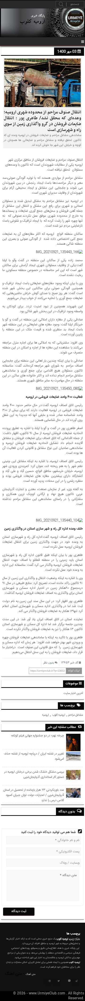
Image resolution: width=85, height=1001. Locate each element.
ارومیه (45, 715)
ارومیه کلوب (58, 715)
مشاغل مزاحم (75, 715)
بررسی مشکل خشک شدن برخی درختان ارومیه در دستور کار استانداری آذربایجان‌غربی (34, 774)
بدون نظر (48, 662)
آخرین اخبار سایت (73, 693)
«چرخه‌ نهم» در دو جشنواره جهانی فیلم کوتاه (37, 735)
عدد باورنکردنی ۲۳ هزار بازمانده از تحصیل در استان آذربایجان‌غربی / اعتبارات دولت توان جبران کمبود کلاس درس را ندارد (33, 795)
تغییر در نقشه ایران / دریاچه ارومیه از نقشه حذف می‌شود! (34, 756)
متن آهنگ (30, 974)
